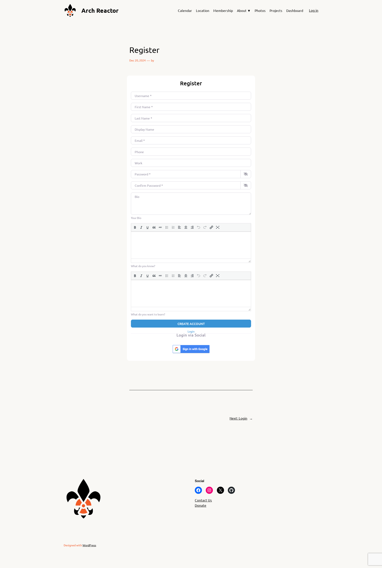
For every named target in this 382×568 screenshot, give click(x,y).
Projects (276, 10)
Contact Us (203, 500)
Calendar (185, 10)
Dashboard (294, 10)
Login (191, 331)
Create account (191, 323)
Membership (223, 10)
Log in (313, 10)
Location (202, 10)
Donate (200, 505)
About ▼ (244, 10)
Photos (260, 10)
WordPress (89, 545)
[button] (135, 227)
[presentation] (134, 227)
